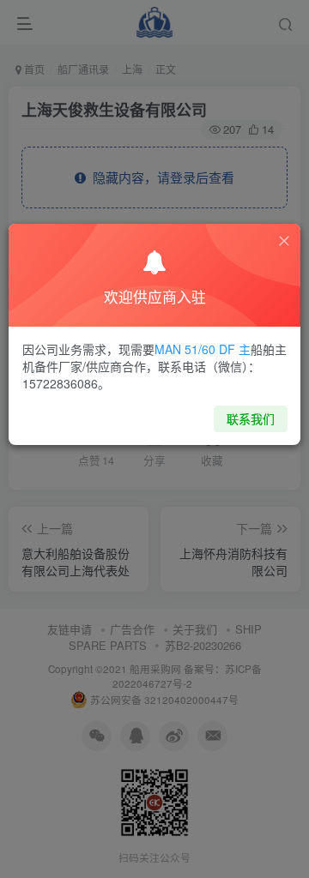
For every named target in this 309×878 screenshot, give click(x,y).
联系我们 (251, 418)
